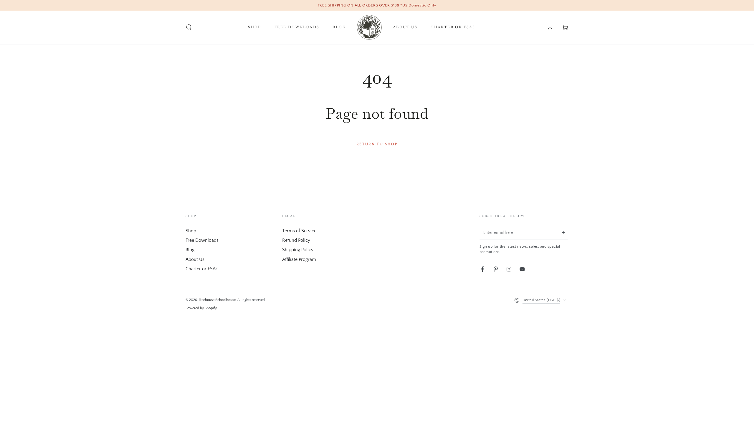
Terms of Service (299, 230)
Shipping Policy (297, 249)
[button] (188, 27)
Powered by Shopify (201, 308)
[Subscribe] (565, 232)
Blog (190, 249)
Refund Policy (296, 240)
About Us (195, 259)
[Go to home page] (369, 27)
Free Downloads (202, 240)
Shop (191, 230)
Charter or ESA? (202, 268)
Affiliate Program (299, 259)
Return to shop (377, 144)
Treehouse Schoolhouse (217, 300)
